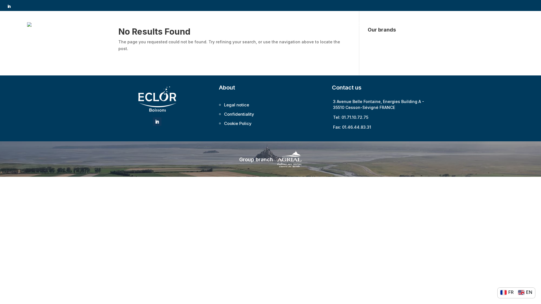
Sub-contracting (436, 24)
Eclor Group (358, 24)
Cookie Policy (238, 123)
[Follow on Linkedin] (9, 6)
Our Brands (395, 24)
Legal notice (236, 105)
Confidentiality (239, 114)
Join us (473, 24)
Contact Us (499, 24)
